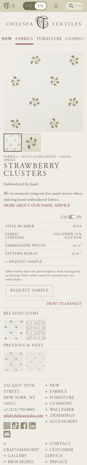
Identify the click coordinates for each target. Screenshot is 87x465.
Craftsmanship (21, 450)
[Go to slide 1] (31, 142)
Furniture (49, 39)
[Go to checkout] (56, 6)
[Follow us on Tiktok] (15, 425)
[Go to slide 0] (13, 142)
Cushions (61, 404)
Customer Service (59, 453)
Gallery (17, 456)
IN (79, 217)
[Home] (43, 24)
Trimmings (62, 416)
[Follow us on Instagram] (7, 425)
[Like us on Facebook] (23, 425)
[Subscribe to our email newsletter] (7, 434)
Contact (60, 444)
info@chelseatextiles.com (23, 416)
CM (64, 217)
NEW (7, 39)
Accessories (64, 422)
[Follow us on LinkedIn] (32, 425)
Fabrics (24, 39)
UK (29, 6)
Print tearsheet (64, 304)
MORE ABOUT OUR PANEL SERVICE (37, 206)
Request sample (29, 291)
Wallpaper (62, 410)
